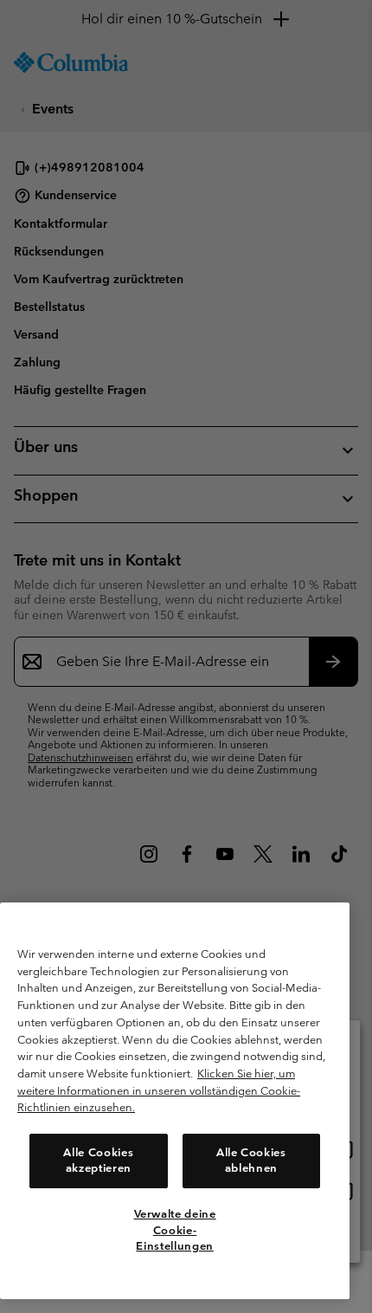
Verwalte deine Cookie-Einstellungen (175, 1229)
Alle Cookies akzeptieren (98, 1160)
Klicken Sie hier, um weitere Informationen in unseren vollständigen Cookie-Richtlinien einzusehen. (158, 1090)
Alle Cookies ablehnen (251, 1160)
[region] (175, 1100)
